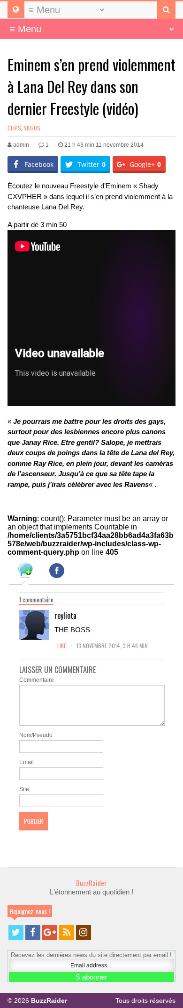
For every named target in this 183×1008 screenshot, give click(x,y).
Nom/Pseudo (36, 735)
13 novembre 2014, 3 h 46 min (112, 646)
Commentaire (36, 680)
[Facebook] (32, 932)
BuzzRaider (91, 883)
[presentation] (25, 572)
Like (62, 646)
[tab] (25, 572)
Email (26, 762)
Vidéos (32, 128)
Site (24, 789)
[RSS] (66, 932)
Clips (14, 128)
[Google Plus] (49, 932)
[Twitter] (15, 932)
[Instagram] (83, 932)
